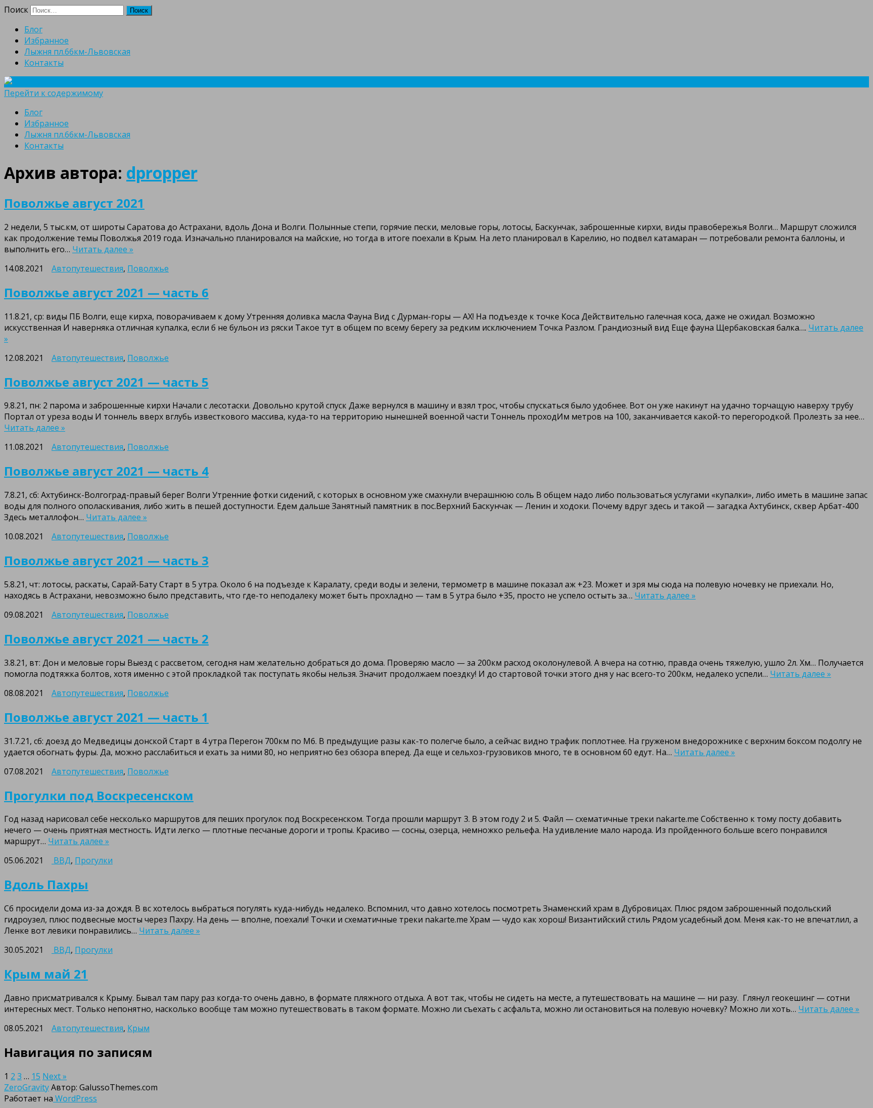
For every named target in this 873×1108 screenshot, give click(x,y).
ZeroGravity (26, 1087)
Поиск (16, 9)
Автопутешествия (87, 268)
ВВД (61, 860)
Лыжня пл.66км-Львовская (77, 51)
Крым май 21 (46, 973)
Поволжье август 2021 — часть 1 (106, 717)
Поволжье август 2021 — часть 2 (106, 638)
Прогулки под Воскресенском (98, 795)
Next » (54, 1076)
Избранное (46, 40)
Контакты (44, 62)
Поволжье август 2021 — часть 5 (106, 382)
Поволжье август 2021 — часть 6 (106, 292)
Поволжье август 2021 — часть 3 (106, 560)
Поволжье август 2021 (74, 203)
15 (35, 1076)
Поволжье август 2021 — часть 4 (106, 471)
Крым (138, 1028)
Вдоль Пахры (46, 884)
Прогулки (94, 860)
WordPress (75, 1098)
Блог (33, 29)
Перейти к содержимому (53, 93)
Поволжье (148, 268)
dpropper (162, 172)
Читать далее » (102, 249)
